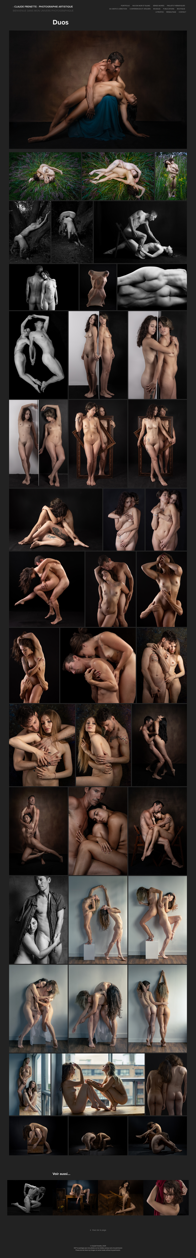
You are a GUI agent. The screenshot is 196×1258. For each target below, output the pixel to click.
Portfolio (125, 6)
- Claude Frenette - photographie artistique (43, 6)
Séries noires (158, 6)
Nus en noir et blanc (141, 6)
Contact (182, 12)
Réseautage (171, 12)
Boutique (181, 9)
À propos (160, 12)
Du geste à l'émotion (118, 9)
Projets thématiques (176, 6)
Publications (168, 9)
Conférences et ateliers (140, 9)
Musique (156, 9)
